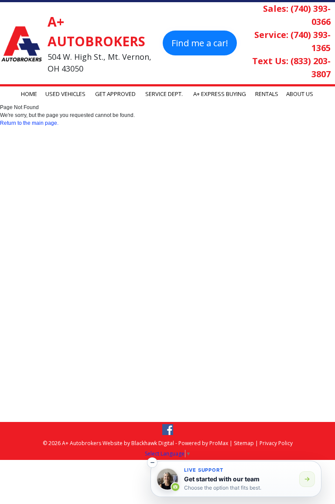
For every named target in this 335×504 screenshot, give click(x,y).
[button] (152, 462)
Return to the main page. (29, 123)
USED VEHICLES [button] (65, 94)
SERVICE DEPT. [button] (164, 94)
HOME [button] (29, 94)
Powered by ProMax (203, 443)
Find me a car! (199, 43)
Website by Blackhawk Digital (138, 443)
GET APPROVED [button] (115, 94)
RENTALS (266, 94)
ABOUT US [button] (299, 94)
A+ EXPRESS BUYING (219, 94)
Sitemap (244, 443)
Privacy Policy (276, 443)
